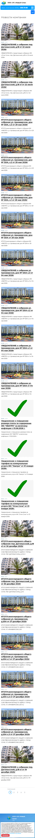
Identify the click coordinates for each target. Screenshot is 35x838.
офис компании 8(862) (14, 8)
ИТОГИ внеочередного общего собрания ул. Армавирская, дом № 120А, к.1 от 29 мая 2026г (16, 197)
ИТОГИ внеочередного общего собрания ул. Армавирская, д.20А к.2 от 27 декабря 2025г (16, 694)
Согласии (18, 833)
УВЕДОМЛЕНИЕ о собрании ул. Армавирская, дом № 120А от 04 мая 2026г (17, 385)
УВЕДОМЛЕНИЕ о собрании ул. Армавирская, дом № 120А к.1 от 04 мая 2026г (17, 348)
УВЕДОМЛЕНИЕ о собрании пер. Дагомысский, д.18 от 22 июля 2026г (17, 47)
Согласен (5, 835)
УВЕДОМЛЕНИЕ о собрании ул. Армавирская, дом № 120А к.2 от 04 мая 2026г (17, 310)
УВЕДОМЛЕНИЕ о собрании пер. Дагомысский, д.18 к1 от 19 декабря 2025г (17, 769)
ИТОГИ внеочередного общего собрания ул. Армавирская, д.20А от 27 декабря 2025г (16, 619)
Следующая (11, 789)
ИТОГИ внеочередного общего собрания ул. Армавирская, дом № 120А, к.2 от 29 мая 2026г (16, 159)
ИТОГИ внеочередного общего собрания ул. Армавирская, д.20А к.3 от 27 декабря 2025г (16, 731)
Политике (11, 833)
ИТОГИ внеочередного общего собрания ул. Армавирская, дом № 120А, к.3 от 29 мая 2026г (16, 122)
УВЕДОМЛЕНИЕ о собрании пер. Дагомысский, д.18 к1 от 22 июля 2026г (17, 84)
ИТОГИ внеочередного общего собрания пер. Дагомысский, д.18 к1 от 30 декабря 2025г (17, 543)
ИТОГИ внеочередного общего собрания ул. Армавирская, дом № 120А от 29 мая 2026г (16, 235)
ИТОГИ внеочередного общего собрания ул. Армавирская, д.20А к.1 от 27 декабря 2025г (16, 656)
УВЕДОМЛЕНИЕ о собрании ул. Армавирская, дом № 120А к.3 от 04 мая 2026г (17, 272)
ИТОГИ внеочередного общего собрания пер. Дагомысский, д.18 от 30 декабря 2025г (17, 581)
